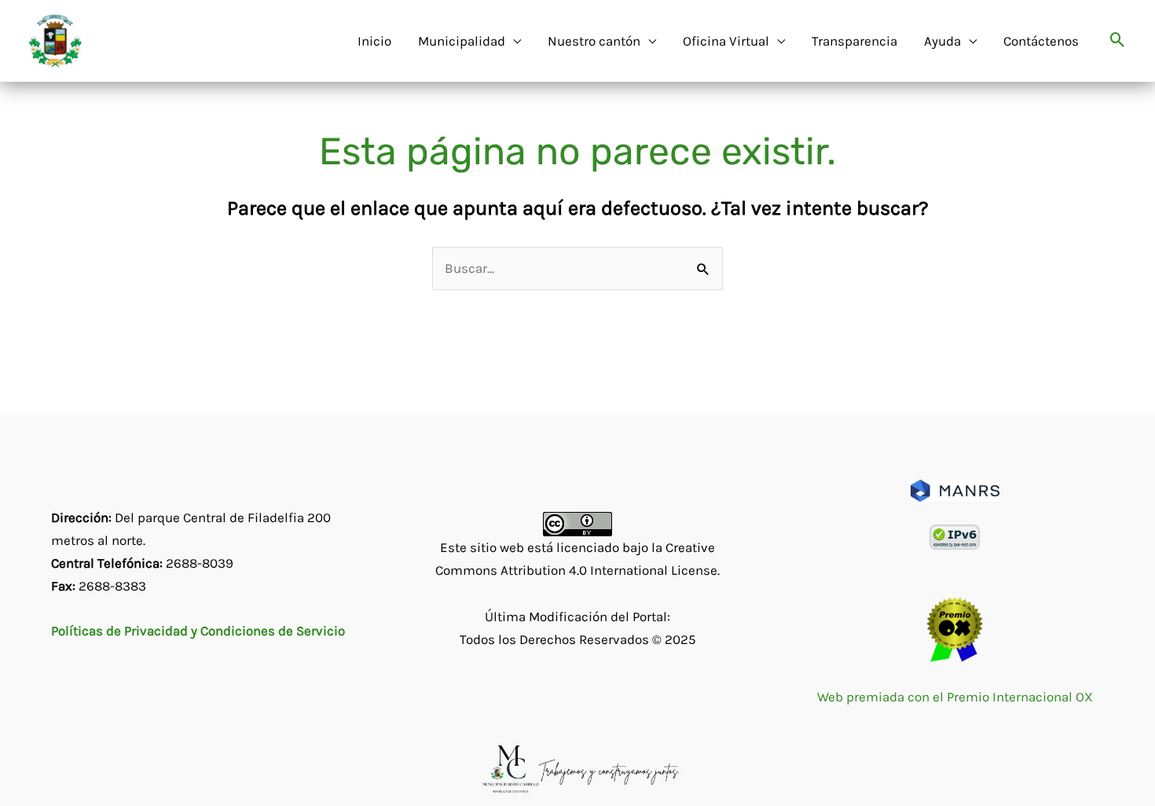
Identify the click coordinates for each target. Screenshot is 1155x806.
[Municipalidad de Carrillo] (55, 39)
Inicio (374, 41)
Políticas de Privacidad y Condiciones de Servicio (198, 631)
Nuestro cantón (594, 41)
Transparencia (854, 41)
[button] (1118, 41)
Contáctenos (1041, 41)
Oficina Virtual (726, 41)
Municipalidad (461, 41)
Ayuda (942, 41)
